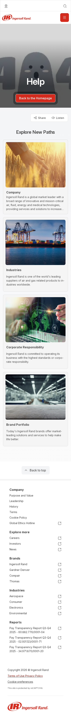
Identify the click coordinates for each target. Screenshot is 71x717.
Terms (13, 512)
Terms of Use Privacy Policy (25, 675)
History (13, 506)
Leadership (16, 501)
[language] (6, 6)
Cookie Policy (18, 517)
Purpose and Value (21, 495)
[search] (65, 6)
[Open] (64, 17)
